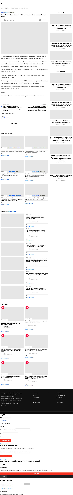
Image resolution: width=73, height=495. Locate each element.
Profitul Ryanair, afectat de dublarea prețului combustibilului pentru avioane (36, 321)
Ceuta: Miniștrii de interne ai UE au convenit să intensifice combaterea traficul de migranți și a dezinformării (36, 377)
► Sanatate (36, 397)
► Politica (59, 400)
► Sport (35, 395)
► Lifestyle (59, 397)
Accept (36, 474)
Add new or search (4, 484)
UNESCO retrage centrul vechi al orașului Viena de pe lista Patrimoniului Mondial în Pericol (11, 350)
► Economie (60, 402)
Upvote (2, 117)
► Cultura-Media (61, 395)
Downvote (6, 117)
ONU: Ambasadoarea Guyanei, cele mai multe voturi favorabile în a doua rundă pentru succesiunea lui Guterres (36, 151)
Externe (18, 171)
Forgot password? (4, 443)
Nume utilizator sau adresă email (7, 429)
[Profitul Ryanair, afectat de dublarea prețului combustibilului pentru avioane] (36, 313)
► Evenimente (36, 402)
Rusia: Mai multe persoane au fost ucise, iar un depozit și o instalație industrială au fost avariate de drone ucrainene (36, 175)
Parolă (1, 433)
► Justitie (59, 393)
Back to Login (3, 459)
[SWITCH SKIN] (71, 3)
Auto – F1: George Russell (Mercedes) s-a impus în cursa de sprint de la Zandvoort (35, 198)
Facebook (4, 420)
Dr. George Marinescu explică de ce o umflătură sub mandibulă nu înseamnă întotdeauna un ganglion (10, 323)
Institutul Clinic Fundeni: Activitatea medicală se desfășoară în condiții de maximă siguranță (12, 150)
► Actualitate (36, 400)
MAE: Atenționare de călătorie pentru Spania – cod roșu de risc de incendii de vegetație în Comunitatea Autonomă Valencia (12, 199)
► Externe (35, 393)
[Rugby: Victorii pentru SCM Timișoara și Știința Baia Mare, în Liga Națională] (12, 166)
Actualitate (11, 147)
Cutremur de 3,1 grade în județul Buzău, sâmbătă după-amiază (10, 377)
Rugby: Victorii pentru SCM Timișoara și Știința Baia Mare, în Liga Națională (10, 174)
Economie (18, 147)
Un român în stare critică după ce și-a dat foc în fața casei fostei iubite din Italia (36, 350)
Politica (42, 171)
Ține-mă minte (4, 437)
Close (3, 476)
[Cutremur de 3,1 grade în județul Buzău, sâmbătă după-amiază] (12, 368)
